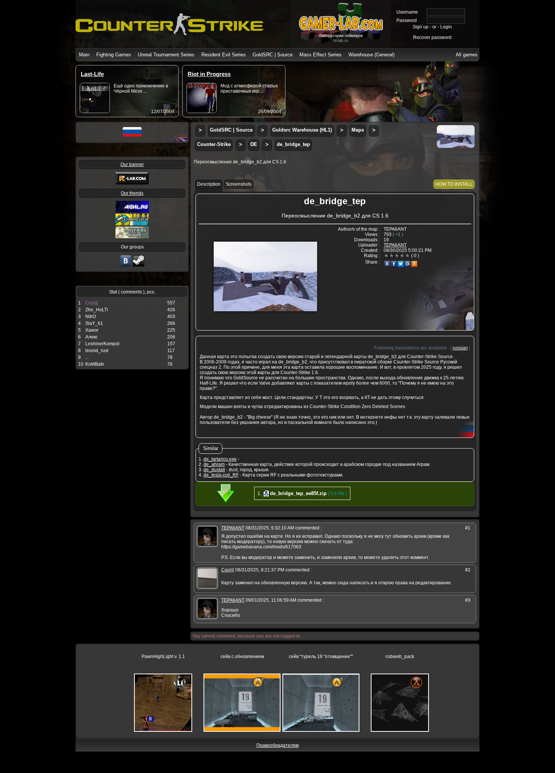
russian (460, 348)
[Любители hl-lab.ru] (138, 266)
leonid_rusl (96, 350)
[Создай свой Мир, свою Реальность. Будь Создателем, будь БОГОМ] (132, 224)
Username (407, 12)
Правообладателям (277, 745)
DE (253, 144)
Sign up (421, 26)
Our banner (132, 164)
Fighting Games (113, 54)
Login (446, 26)
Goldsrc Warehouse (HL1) (302, 130)
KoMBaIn (94, 364)
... (87, 357)
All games (467, 54)
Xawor (92, 330)
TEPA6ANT (395, 245)
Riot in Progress (209, 74)
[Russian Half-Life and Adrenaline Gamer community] (132, 211)
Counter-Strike (214, 144)
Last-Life (92, 74)
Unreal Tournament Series (166, 54)
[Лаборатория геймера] (125, 266)
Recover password (432, 37)
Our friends (132, 193)
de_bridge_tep (293, 144)
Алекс (91, 337)
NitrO (90, 316)
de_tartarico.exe (220, 459)
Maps (358, 130)
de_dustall (214, 469)
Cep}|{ (91, 303)
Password (406, 20)
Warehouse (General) (371, 54)
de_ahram (214, 464)
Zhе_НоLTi (96, 309)
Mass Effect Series (320, 54)
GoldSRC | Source (273, 54)
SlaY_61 (94, 323)
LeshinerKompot (102, 343)
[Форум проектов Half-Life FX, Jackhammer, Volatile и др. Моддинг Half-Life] (132, 236)
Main (84, 54)
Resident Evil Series (223, 54)
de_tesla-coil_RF (221, 475)
